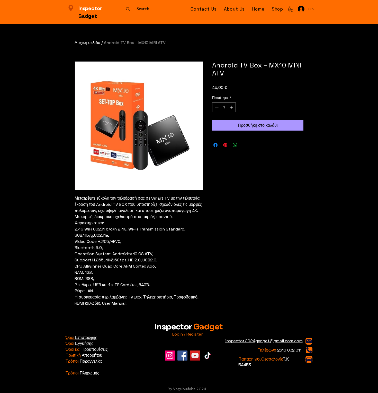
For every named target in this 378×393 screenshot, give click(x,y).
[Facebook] (182, 356)
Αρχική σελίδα (87, 42)
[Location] (70, 8)
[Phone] (309, 350)
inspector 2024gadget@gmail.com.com (264, 341)
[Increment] (232, 107)
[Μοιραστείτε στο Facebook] (215, 145)
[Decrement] (216, 107)
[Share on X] (245, 145)
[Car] (308, 359)
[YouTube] (195, 356)
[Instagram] (170, 356)
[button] (277, 9)
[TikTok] (208, 356)
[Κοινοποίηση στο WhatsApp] (235, 145)
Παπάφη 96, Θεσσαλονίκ (260, 359)
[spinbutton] (224, 107)
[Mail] (308, 341)
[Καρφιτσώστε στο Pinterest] (225, 145)
